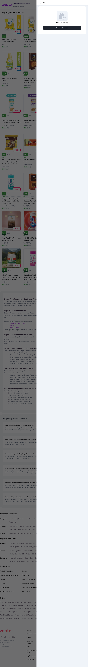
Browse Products (62, 28)
